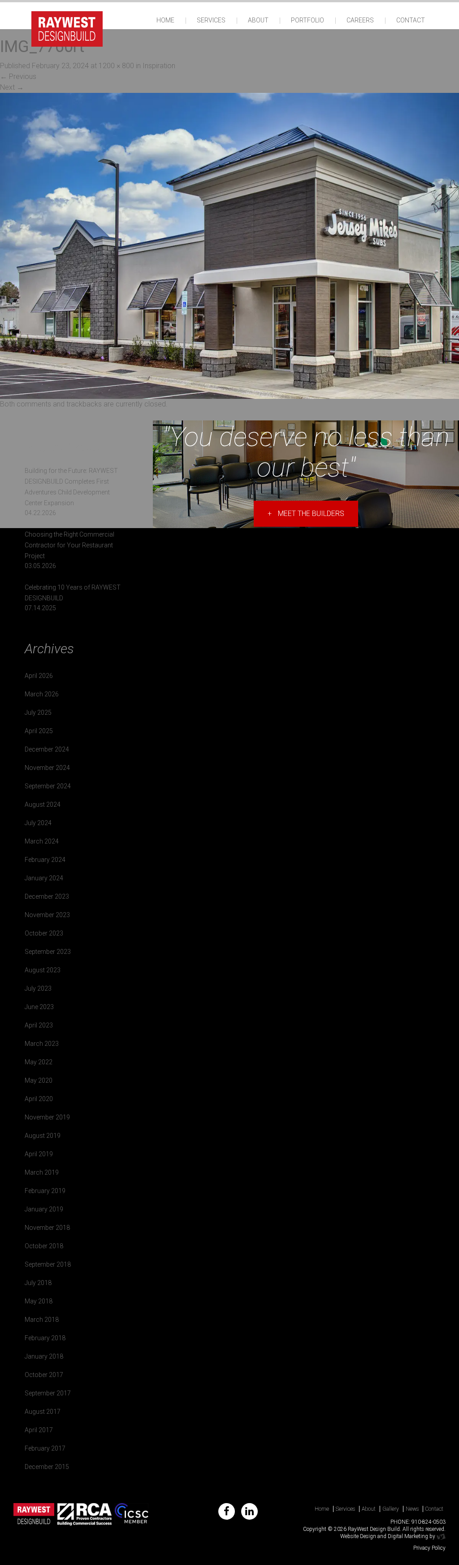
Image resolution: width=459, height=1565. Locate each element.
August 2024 (43, 804)
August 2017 (43, 1411)
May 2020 (38, 1080)
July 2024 (38, 822)
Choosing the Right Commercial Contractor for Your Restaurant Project (69, 545)
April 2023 (39, 1025)
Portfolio (307, 20)
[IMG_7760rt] (229, 245)
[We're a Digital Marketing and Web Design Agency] (441, 1536)
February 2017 (45, 1448)
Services (211, 20)
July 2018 (38, 1282)
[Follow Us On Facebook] (226, 1511)
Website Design (358, 1536)
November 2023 (47, 914)
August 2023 (43, 970)
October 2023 (44, 933)
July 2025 (38, 712)
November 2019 (47, 1117)
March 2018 (42, 1319)
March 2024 (42, 841)
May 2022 (38, 1062)
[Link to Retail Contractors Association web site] (84, 1514)
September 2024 (48, 786)
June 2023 (39, 1006)
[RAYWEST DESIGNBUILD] (67, 27)
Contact (410, 20)
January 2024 (44, 878)
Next (12, 87)
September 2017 (48, 1393)
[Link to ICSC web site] (131, 1514)
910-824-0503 (428, 1522)
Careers (360, 20)
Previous (18, 76)
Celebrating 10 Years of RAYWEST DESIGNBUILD (73, 593)
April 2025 (39, 730)
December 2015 (47, 1466)
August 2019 (43, 1135)
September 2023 (48, 951)
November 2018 (47, 1227)
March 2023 (42, 1043)
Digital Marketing (408, 1536)
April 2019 (39, 1154)
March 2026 (42, 694)
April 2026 (39, 675)
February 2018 (45, 1338)
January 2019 (44, 1209)
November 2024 (47, 767)
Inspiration (159, 65)
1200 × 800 (116, 65)
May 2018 (38, 1301)
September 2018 (48, 1264)
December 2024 (47, 749)
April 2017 (39, 1430)
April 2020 (39, 1098)
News (412, 1509)
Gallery (390, 1509)
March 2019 (42, 1172)
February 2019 (45, 1190)
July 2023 (38, 988)
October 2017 (44, 1374)
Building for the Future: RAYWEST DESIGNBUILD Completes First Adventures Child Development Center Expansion (71, 487)
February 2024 (45, 859)
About (258, 20)
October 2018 (44, 1246)
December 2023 (47, 896)
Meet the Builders (306, 513)
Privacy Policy (429, 1548)
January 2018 (44, 1356)
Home (165, 20)
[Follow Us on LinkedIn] (249, 1511)
